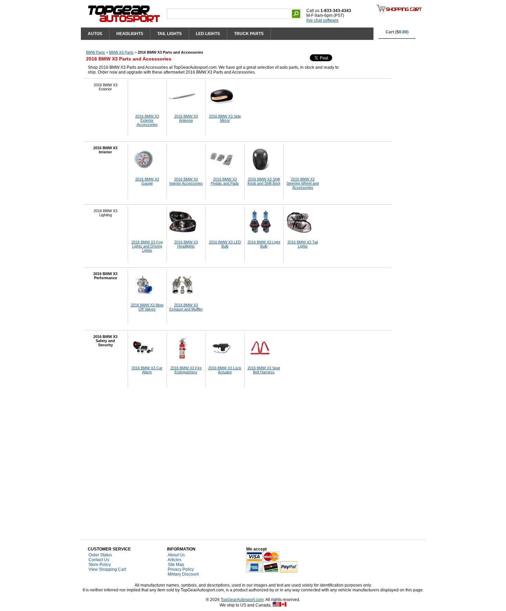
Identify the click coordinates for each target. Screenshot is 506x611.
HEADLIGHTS (129, 33)
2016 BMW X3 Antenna (186, 118)
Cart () (397, 32)
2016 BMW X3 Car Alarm (146, 370)
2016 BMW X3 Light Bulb (263, 244)
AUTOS (95, 33)
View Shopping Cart (107, 569)
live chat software (322, 20)
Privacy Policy (181, 569)
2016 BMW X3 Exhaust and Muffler (186, 307)
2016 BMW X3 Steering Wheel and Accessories (302, 183)
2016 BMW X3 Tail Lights (302, 244)
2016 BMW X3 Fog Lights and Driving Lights (147, 246)
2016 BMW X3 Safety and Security (105, 341)
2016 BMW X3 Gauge (147, 181)
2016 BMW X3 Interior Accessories (186, 181)
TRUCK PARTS (249, 33)
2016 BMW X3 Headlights (186, 244)
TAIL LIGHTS (169, 33)
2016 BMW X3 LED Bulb (225, 244)
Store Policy (99, 564)
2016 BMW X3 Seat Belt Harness (263, 370)
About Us (176, 555)
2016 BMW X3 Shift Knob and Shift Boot (263, 181)
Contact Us (98, 559)
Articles (174, 559)
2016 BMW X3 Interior (105, 150)
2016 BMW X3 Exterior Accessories (147, 120)
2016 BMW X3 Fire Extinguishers (186, 370)
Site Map (176, 564)
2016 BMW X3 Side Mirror (225, 118)
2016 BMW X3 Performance (105, 276)
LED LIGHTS (208, 33)
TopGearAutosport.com (242, 599)
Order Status (100, 555)
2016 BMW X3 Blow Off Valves (147, 307)
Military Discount (183, 574)
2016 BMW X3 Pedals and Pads (225, 181)
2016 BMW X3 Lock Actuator (224, 370)
